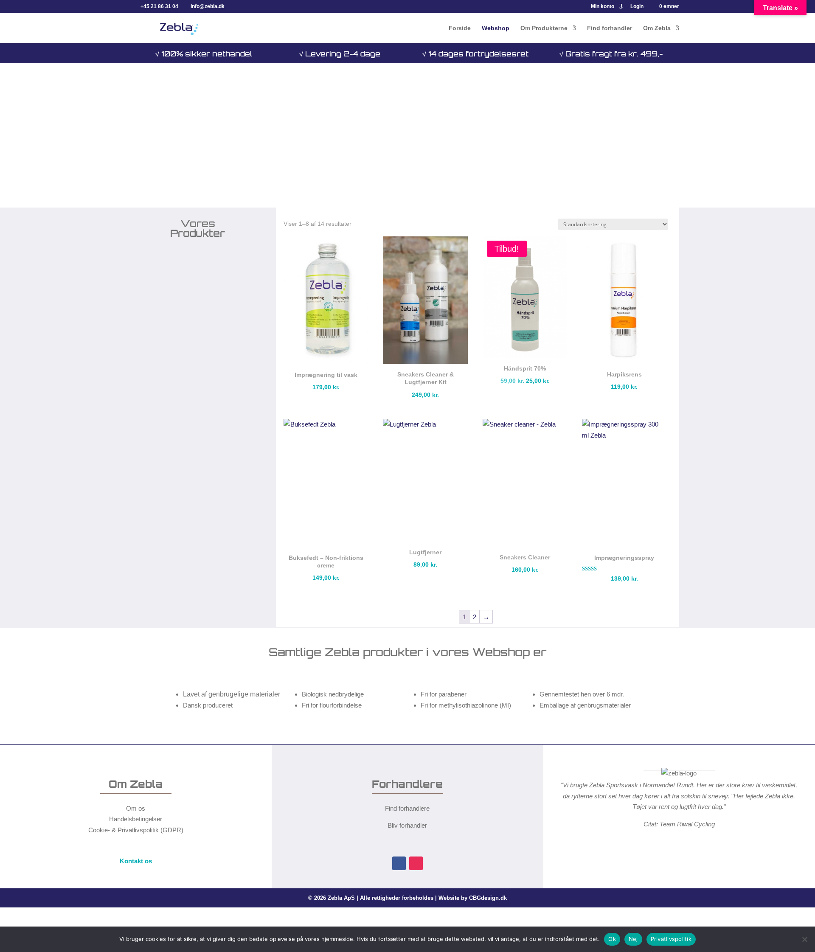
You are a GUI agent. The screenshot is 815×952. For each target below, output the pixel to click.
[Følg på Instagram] (416, 863)
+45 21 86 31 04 (159, 6)
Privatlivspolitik (671, 938)
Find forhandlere (407, 808)
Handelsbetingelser (135, 819)
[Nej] (804, 939)
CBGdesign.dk (488, 898)
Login (637, 6)
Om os (135, 808)
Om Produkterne (544, 28)
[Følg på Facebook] (399, 863)
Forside (460, 28)
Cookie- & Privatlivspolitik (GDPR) (135, 830)
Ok (612, 938)
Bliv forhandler (407, 825)
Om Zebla (657, 28)
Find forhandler (609, 28)
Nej (633, 938)
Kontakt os (136, 861)
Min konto (602, 6)
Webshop (495, 28)
